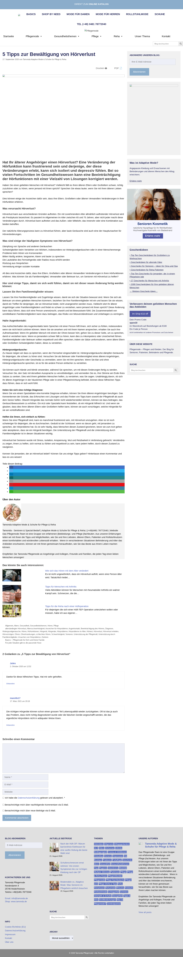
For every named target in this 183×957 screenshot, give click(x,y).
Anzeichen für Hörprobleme (56, 628)
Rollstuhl (129, 888)
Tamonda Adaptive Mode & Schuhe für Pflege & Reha (29, 524)
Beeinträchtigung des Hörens (92, 628)
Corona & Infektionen (117, 852)
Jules (13, 663)
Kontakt (166, 36)
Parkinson (115, 872)
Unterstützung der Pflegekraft (85, 634)
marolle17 (15, 698)
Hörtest (90, 631)
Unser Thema (142, 36)
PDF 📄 (118, 68)
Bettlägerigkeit (100, 852)
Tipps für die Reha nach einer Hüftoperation (67, 606)
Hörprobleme (62, 631)
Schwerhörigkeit (57, 634)
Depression (118, 856)
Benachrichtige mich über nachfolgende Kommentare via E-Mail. (37, 805)
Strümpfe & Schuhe (102, 896)
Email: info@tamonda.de (16, 898)
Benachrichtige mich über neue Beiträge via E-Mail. (30, 810)
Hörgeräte (52, 631)
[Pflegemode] (91, 30)
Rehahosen (99, 888)
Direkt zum (91, 4)
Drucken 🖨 (101, 68)
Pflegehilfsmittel (115, 876)
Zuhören (45, 637)
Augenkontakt (74, 628)
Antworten (10, 683)
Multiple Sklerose (102, 872)
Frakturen (107, 860)
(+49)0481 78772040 (97, 530)
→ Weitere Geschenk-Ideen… (144, 291)
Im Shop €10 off (140, 314)
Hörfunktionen (33, 631)
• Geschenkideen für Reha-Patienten (146, 270)
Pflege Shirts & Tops (108, 884)
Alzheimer (109, 848)
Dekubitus (98, 856)
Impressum (10, 934)
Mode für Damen (78, 14)
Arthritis (118, 848)
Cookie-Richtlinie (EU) (15, 927)
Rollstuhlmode (137, 14)
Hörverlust (98, 631)
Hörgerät (43, 631)
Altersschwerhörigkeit (36, 628)
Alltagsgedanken (121, 844)
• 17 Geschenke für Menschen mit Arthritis (149, 280)
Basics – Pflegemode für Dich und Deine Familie (24, 640)
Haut (96, 868)
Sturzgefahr (117, 896)
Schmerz (124, 892)
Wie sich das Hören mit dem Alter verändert (66, 571)
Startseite (8, 36)
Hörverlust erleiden (110, 631)
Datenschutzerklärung (29, 798)
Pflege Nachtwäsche (115, 880)
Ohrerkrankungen (28, 634)
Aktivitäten (98, 844)
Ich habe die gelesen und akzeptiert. (35, 798)
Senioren (69, 634)
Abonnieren (139, 71)
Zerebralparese (113, 904)
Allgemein (9, 626)
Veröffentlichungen (107, 900)
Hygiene (103, 868)
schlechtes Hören (43, 634)
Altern (16, 626)
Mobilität (123, 868)
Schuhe (160, 14)
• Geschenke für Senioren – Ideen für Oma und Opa (154, 266)
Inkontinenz (113, 868)
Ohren (17, 634)
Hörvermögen (8, 634)
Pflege (95, 36)
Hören (50, 626)
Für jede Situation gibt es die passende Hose (23, 643)
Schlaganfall (113, 892)
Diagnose (109, 628)
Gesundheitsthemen (65, 36)
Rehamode (110, 888)
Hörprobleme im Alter (77, 631)
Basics (31, 14)
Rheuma (120, 888)
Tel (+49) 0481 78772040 (91, 24)
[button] (11, 467)
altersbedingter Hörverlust (15, 628)
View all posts (145, 912)
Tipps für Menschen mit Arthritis (60, 586)
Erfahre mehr (136, 181)
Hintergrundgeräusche (11, 631)
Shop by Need (51, 14)
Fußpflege (117, 860)
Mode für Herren (108, 14)
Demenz (108, 856)
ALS (96, 848)
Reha (117, 36)
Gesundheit (24, 626)
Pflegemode (32, 36)
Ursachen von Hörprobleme (29, 637)
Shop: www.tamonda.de (16, 901)
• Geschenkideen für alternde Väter (146, 262)
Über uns (9, 942)
